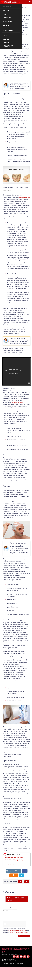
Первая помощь (7, 21)
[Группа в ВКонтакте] (14, 957)
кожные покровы (24, 197)
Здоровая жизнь (8, 30)
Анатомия (6, 26)
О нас (14, 963)
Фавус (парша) (15, 898)
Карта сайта (20, 963)
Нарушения (7, 17)
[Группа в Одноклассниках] (24, 957)
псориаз (20, 402)
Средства (6, 39)
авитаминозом (11, 144)
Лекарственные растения (8, 46)
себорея (14, 402)
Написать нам (8, 963)
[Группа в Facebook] (17, 957)
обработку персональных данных (18, 932)
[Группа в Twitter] (21, 957)
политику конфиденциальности (17, 930)
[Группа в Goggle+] (28, 957)
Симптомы (6, 10)
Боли (5, 14)
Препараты (7, 42)
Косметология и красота (9, 34)
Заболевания (7, 6)
